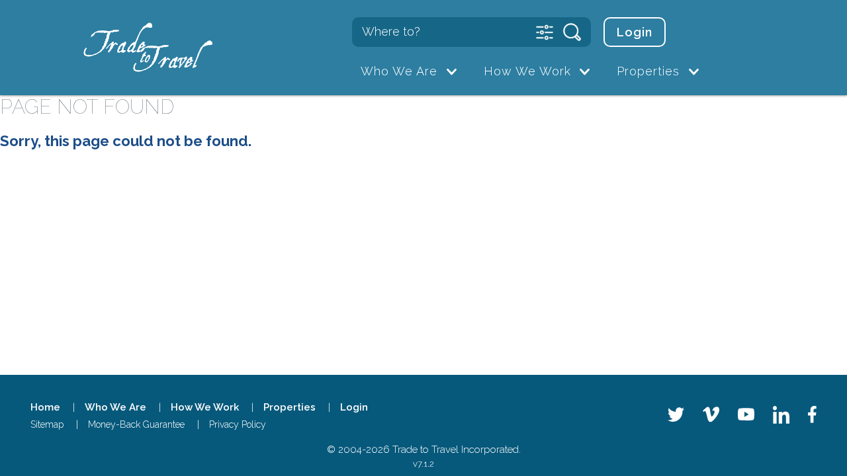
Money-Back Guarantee (136, 424)
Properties (648, 71)
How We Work (527, 71)
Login (634, 32)
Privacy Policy (237, 424)
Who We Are (399, 71)
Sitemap (47, 424)
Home (45, 407)
